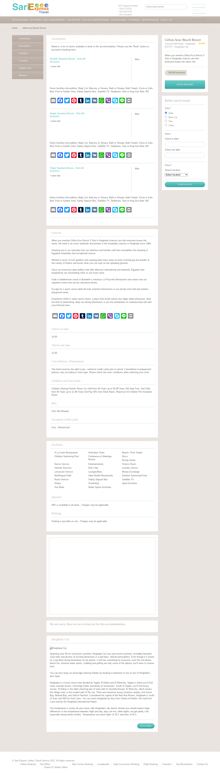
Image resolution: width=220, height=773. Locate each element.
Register (197, 16)
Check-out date (172, 149)
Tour (170, 121)
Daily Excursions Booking (95, 19)
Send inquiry (185, 84)
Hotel (171, 113)
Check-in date (172, 138)
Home (15, 28)
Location (23, 60)
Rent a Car (173, 117)
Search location (172, 170)
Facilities (23, 53)
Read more (145, 726)
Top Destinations (149, 19)
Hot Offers (36, 19)
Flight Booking (119, 19)
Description (24, 46)
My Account (199, 4)
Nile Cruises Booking (54, 19)
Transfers (133, 19)
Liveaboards (73, 19)
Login (196, 10)
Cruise (171, 125)
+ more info (55, 66)
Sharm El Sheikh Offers (56, 767)
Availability (24, 38)
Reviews (23, 75)
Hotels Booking (20, 19)
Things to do (25, 68)
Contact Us (166, 19)
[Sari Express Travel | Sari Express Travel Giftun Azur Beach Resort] (30, 8)
